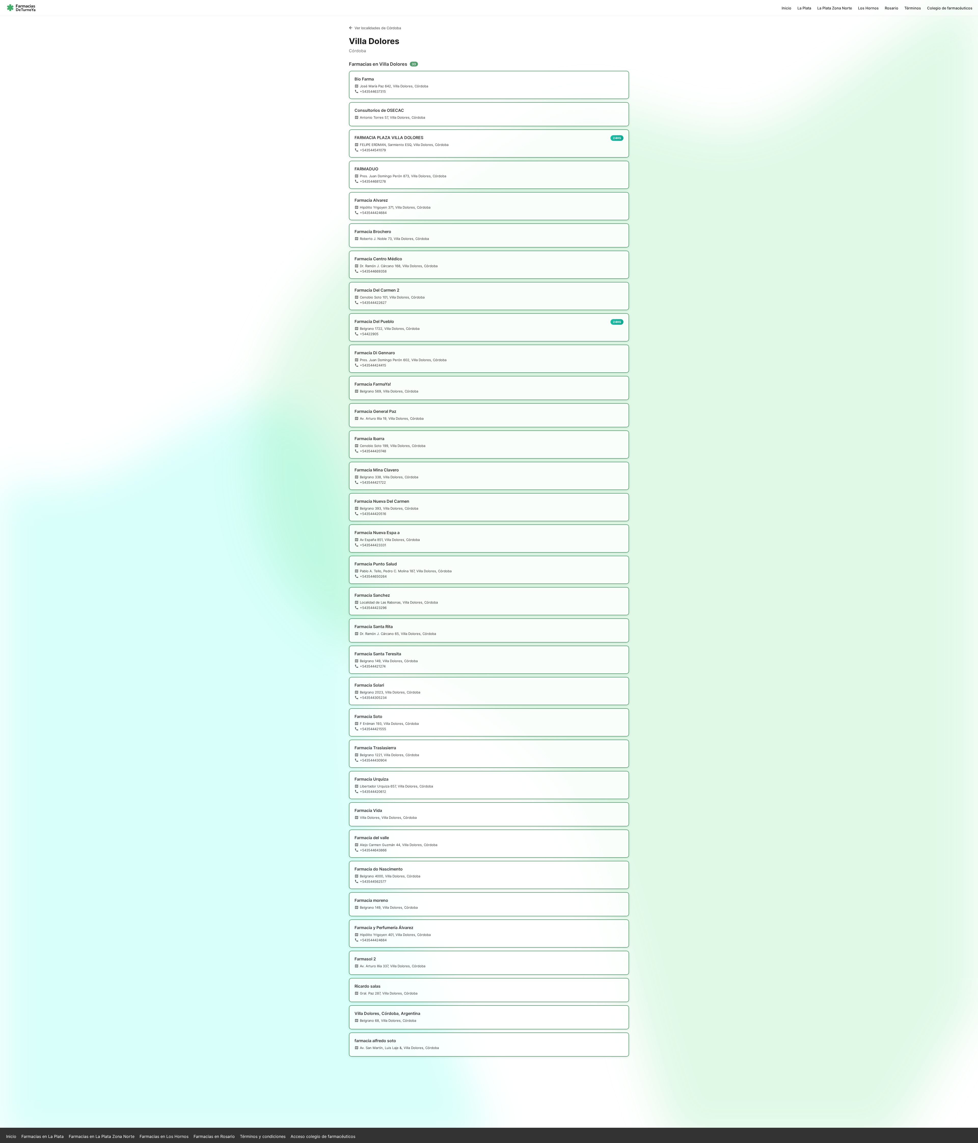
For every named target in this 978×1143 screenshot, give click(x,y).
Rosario (891, 8)
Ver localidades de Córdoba (378, 28)
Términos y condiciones (263, 1136)
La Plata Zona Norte (834, 8)
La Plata (804, 8)
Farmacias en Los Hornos (164, 1136)
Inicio (786, 8)
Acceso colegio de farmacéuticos (323, 1136)
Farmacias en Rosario (214, 1136)
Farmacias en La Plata (42, 1136)
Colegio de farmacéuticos (949, 8)
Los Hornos (868, 8)
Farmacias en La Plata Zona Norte (101, 1136)
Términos (912, 8)
